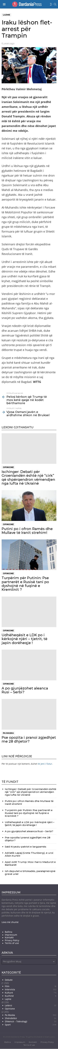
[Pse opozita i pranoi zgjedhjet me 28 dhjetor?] (29, 714)
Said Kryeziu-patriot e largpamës (25, 846)
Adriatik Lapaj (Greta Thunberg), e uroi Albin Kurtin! (29, 854)
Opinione (8, 467)
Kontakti (9, 937)
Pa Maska (8, 733)
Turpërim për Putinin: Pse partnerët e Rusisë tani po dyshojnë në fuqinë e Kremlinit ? (25, 584)
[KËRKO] (55, 4)
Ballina (8, 931)
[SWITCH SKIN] (51, 4)
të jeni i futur (45, 763)
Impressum (11, 934)
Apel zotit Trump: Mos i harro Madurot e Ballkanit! (30, 863)
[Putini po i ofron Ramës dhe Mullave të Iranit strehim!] (29, 505)
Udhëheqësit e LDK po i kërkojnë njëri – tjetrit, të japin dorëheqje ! (24, 639)
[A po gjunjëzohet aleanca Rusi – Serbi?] (29, 665)
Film (30, 986)
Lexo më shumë (10, 922)
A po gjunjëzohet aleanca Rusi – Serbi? (25, 690)
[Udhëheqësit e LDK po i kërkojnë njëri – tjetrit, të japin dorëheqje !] (29, 611)
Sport (30, 1024)
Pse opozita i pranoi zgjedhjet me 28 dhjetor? (29, 739)
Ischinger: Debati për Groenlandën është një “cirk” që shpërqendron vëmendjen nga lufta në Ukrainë (28, 478)
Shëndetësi (30, 1018)
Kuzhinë (30, 995)
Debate (9, 979)
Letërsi (30, 1005)
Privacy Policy (12, 940)
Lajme (8, 999)
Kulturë (30, 992)
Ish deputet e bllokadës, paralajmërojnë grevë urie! (30, 872)
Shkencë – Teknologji (30, 1021)
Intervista (30, 989)
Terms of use (12, 943)
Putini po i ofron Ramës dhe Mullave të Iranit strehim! (27, 530)
